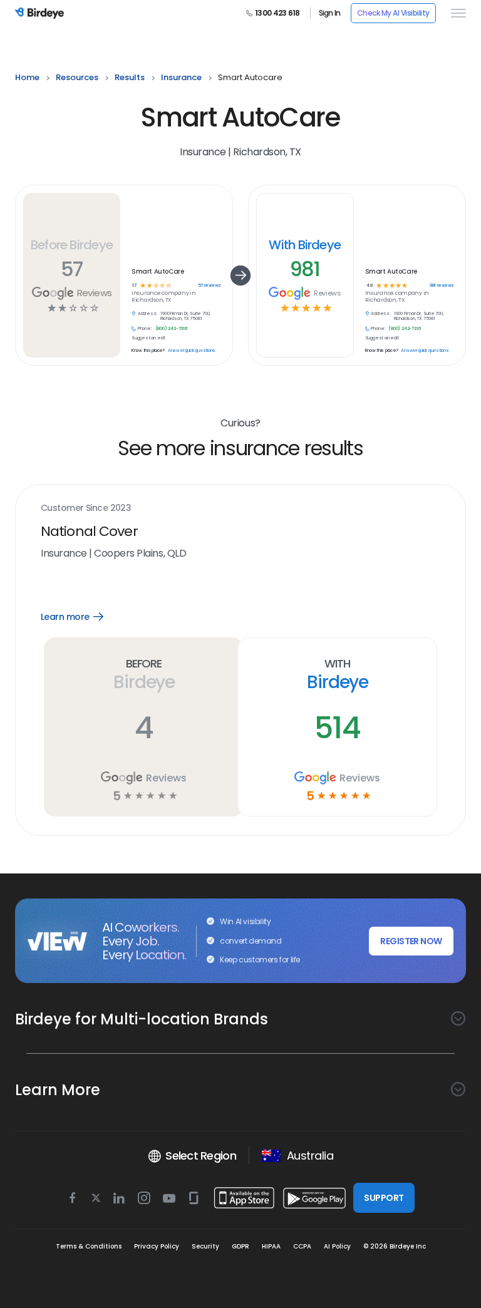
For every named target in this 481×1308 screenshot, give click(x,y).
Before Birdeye (72, 245)
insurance (181, 77)
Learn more (81, 616)
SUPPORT (383, 1198)
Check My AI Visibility (393, 13)
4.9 (369, 286)
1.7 (134, 286)
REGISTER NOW (411, 941)
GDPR (240, 1246)
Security (205, 1246)
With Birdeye (305, 245)
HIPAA (271, 1246)
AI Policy (337, 1246)
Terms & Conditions (89, 1246)
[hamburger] (456, 13)
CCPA (302, 1246)
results (130, 77)
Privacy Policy (156, 1246)
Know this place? (148, 350)
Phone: (145, 328)
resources (77, 77)
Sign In (330, 13)
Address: (147, 313)
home (27, 77)
